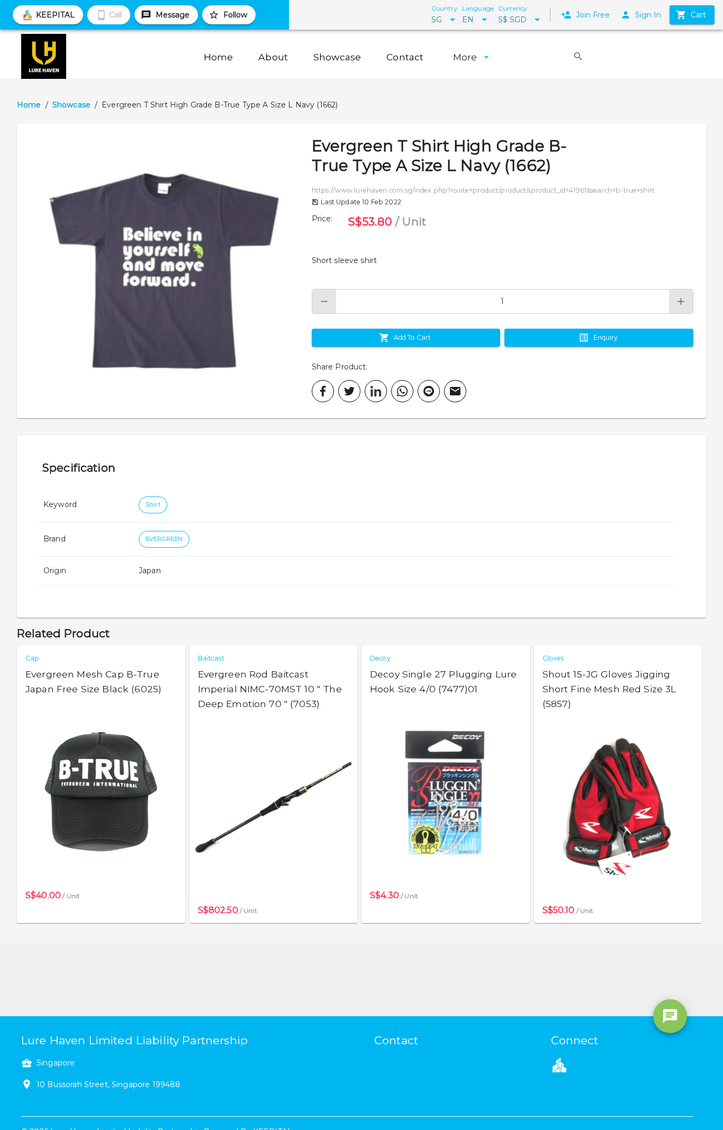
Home (29, 105)
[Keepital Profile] (559, 1064)
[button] (164, 270)
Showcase (71, 105)
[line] (429, 391)
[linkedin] (376, 391)
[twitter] (349, 391)
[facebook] (323, 391)
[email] (455, 391)
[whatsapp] (402, 391)
